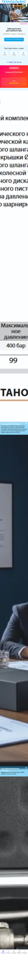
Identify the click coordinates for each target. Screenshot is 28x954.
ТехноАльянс (14, 2)
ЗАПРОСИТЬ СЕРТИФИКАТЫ (14, 39)
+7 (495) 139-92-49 (14, 62)
